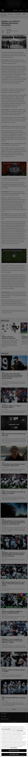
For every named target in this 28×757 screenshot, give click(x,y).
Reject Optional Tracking (14, 750)
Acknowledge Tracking (14, 754)
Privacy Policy (20, 730)
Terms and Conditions (6, 729)
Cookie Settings (13, 747)
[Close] (26, 724)
